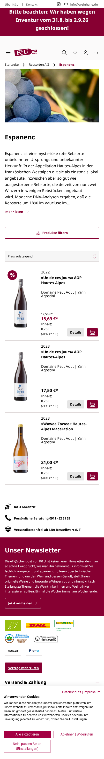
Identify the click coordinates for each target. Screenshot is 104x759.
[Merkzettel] (75, 52)
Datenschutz (71, 692)
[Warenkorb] (96, 52)
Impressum (91, 692)
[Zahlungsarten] (13, 650)
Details (75, 332)
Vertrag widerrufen (23, 668)
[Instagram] (58, 4)
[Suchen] (64, 52)
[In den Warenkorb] (92, 332)
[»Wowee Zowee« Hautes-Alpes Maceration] (20, 448)
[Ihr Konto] (85, 52)
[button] (52, 682)
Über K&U (12, 4)
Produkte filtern (55, 233)
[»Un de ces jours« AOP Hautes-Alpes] (20, 303)
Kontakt (31, 4)
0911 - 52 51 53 (59, 518)
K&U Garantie (25, 507)
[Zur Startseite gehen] (25, 52)
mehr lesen (14, 211)
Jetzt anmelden (20, 603)
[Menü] (8, 52)
